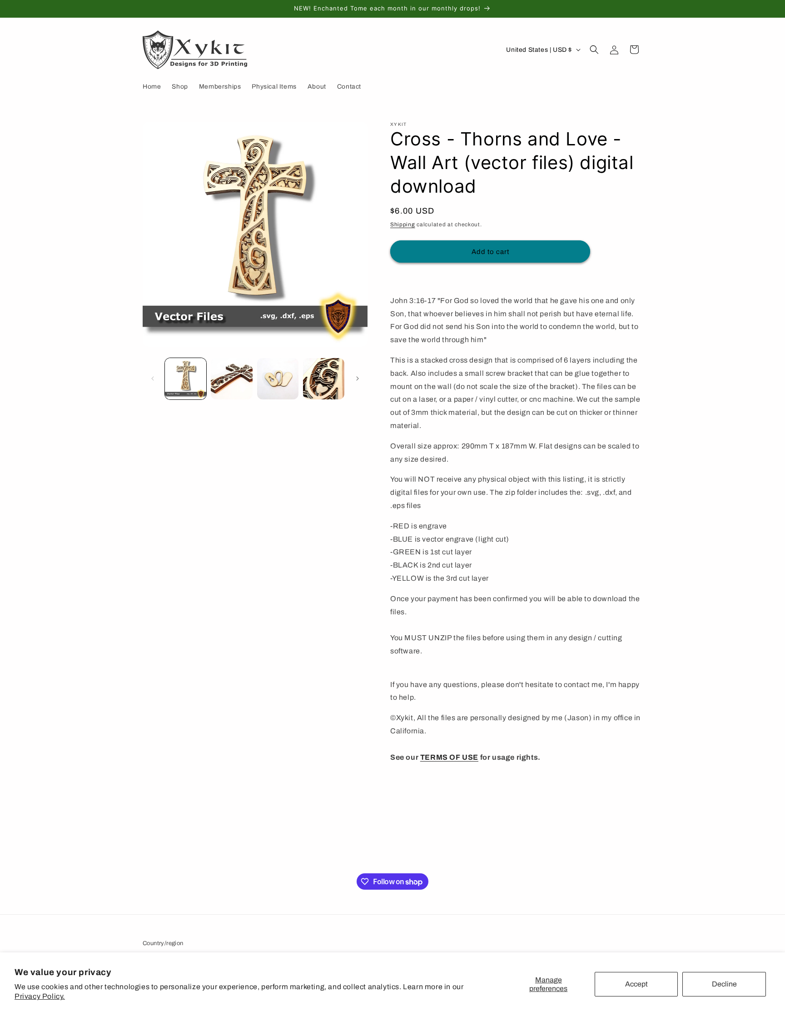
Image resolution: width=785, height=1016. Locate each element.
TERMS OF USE (449, 757)
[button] (594, 50)
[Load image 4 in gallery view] (323, 378)
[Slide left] (153, 378)
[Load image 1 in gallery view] (185, 378)
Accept (636, 984)
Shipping (402, 224)
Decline (724, 984)
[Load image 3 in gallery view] (277, 378)
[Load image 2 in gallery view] (231, 378)
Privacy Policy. (40, 996)
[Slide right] (358, 378)
